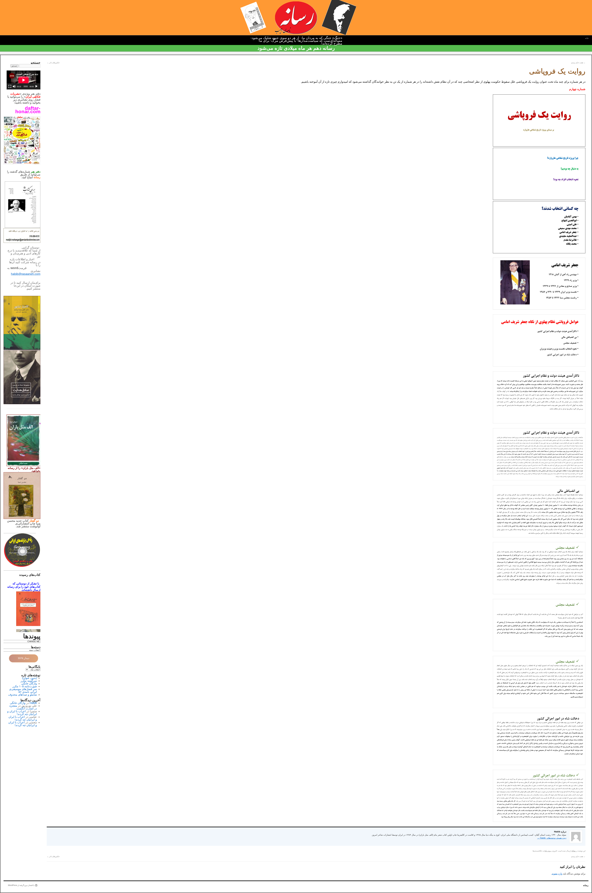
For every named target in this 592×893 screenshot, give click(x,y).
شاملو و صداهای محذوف (22, 694)
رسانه (585, 885)
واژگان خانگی (29, 683)
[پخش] (36, 86)
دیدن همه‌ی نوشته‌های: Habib (551, 838)
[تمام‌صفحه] (9, 86)
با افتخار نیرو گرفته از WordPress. (21, 885)
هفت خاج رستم (578, 63)
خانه (587, 38)
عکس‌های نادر (53, 63)
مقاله (573, 851)
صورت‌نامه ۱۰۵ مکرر (24, 686)
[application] (23, 79)
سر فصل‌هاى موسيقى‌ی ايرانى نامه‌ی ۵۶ (23, 690)
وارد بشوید (557, 873)
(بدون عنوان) (29, 678)
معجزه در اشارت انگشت (23, 707)
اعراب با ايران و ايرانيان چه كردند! (22, 713)
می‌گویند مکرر (29, 680)
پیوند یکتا (547, 851)
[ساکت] (14, 86)
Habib (33, 702)
